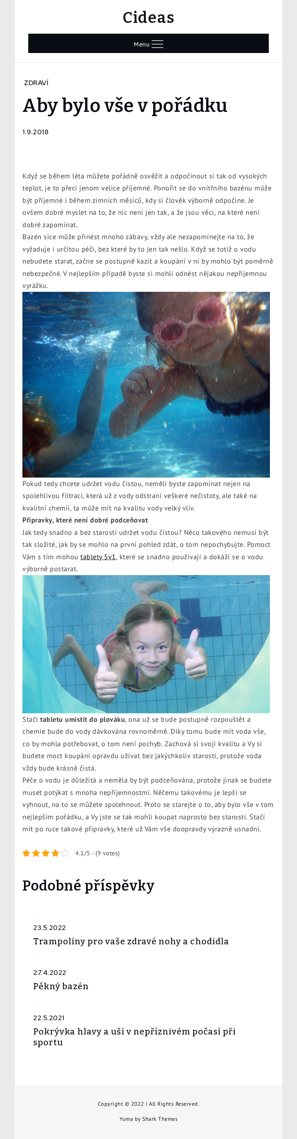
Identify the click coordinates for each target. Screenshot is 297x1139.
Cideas (148, 18)
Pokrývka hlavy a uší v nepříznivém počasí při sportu (134, 1037)
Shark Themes (160, 1118)
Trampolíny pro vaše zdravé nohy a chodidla (131, 941)
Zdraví (36, 83)
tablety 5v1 (98, 556)
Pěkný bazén (61, 986)
